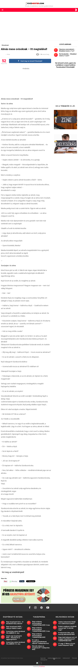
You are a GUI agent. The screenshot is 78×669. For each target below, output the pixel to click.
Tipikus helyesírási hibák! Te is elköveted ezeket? (67, 622)
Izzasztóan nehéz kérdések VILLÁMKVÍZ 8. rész (15, 632)
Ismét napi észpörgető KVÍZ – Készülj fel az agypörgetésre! (14, 637)
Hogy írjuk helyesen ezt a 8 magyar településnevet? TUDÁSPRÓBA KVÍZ (67, 639)
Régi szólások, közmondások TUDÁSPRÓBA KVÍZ (38, 635)
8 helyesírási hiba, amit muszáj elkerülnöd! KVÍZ (66, 633)
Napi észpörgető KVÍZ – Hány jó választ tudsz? (14, 627)
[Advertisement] (39, 26)
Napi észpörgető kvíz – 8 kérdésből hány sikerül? (14, 622)
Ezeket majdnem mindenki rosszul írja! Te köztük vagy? (67, 628)
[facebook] (29, 607)
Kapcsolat (43, 658)
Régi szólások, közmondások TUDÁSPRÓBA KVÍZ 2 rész (41, 629)
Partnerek (74, 658)
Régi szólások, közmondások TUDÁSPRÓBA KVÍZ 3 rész (41, 623)
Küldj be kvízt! (66, 658)
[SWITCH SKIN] (76, 10)
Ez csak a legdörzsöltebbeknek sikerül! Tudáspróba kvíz (40, 641)
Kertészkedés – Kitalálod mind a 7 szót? (67, 55)
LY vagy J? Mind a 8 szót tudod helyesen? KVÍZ (66, 644)
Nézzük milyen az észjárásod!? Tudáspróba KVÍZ (41, 647)
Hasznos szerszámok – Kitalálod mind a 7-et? (67, 50)
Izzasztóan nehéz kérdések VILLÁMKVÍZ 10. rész (15, 643)
